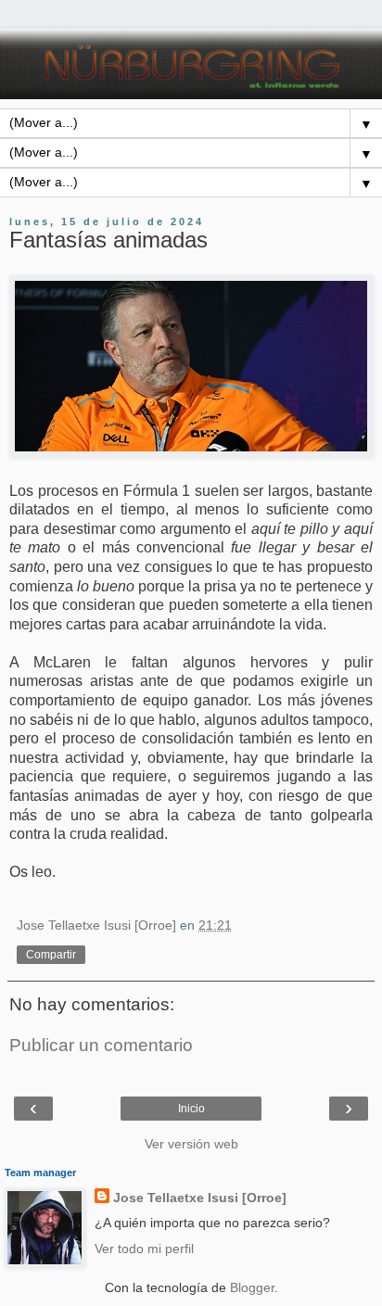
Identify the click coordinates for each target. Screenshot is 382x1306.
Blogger (252, 1287)
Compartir (51, 954)
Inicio (191, 1108)
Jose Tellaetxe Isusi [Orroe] (199, 1197)
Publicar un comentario (101, 1045)
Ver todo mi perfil (144, 1248)
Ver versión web (191, 1143)
